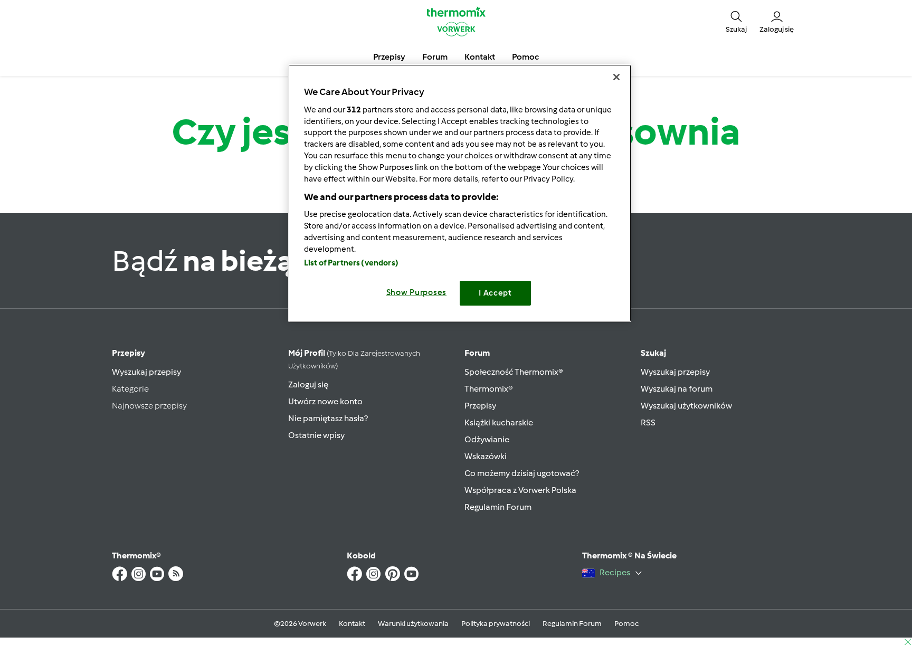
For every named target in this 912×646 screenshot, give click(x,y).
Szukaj (653, 353)
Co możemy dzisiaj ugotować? (521, 473)
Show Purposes (416, 292)
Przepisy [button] (389, 57)
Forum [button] (435, 57)
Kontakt (352, 623)
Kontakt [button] (479, 57)
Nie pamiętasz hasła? (328, 418)
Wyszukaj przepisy (146, 372)
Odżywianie (486, 439)
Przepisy (128, 353)
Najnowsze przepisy (149, 406)
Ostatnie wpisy (316, 435)
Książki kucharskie (498, 422)
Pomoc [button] (525, 57)
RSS (648, 422)
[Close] (616, 77)
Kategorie (130, 389)
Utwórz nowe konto (325, 401)
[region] (459, 192)
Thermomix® (488, 389)
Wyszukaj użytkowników (686, 406)
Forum (477, 353)
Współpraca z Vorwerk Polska (520, 490)
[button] (736, 21)
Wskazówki (485, 456)
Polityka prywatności (495, 623)
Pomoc (626, 623)
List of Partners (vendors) (351, 263)
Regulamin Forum (497, 507)
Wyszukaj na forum (676, 389)
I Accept (495, 293)
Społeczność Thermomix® (513, 372)
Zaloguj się (308, 384)
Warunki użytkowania (413, 623)
